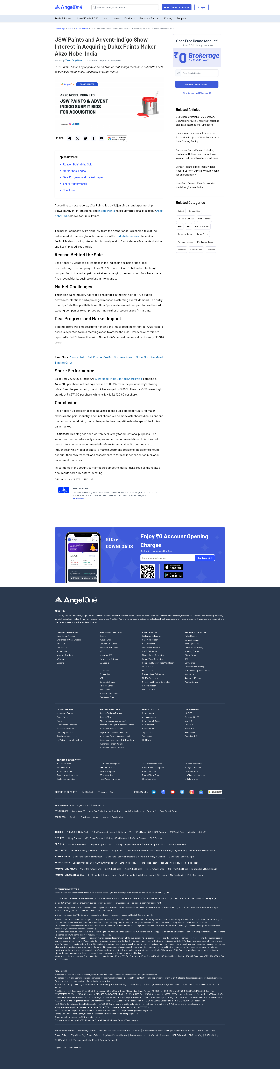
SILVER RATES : (62, 856)
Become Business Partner (111, 713)
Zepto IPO (189, 728)
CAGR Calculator (149, 651)
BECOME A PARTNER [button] (110, 709)
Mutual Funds (202, 234)
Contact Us (62, 647)
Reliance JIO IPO (192, 717)
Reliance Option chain (154, 844)
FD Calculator (148, 666)
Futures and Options (109, 659)
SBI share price (106, 775)
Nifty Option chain (77, 844)
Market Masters (202, 226)
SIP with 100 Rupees (108, 643)
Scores (136, 1030)
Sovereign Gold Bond (109, 693)
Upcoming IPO (106, 655)
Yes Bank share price (66, 779)
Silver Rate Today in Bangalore (120, 856)
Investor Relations (65, 655)
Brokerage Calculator (151, 636)
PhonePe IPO (190, 732)
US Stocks (104, 663)
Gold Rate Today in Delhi (112, 850)
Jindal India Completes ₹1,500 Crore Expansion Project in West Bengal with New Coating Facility (197, 137)
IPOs (189, 226)
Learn (106, 18)
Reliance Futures (138, 838)
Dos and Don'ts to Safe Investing (114, 1030)
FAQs (200, 1030)
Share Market (196, 249)
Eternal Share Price (150, 775)
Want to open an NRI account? (197, 93)
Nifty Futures (74, 838)
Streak (96, 817)
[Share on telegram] (69, 138)
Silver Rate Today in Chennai (151, 856)
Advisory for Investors (159, 1035)
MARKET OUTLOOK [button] (151, 709)
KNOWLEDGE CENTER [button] (195, 632)
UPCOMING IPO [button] (192, 709)
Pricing (168, 18)
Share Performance (75, 183)
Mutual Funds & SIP (87, 18)
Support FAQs (107, 792)
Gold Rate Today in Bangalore (202, 850)
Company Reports (65, 732)
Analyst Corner (191, 682)
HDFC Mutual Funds (155, 868)
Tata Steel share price (152, 763)
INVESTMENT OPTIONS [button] (111, 632)
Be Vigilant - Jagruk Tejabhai (69, 740)
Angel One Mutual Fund (90, 868)
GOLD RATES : (62, 850)
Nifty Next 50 (124, 832)
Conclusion (69, 190)
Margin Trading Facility (134, 811)
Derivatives (190, 663)
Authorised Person (193, 678)
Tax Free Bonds (106, 685)
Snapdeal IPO (191, 736)
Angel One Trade (96, 811)
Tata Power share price (110, 779)
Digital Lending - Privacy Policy (85, 1035)
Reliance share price (193, 763)
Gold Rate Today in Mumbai (84, 850)
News (117, 18)
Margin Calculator (150, 639)
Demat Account (192, 640)
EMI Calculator (148, 689)
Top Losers (147, 736)
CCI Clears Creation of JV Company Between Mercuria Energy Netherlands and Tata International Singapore (197, 120)
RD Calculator (148, 670)
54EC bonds (105, 689)
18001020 (89, 792)
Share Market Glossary (152, 721)
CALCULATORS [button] (149, 632)
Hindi (179, 226)
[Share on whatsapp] (77, 138)
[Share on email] (101, 138)
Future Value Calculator (152, 659)
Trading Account (192, 643)
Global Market (204, 218)
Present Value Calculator (153, 674)
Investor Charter (138, 1035)
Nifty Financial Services (103, 832)
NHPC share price (107, 767)
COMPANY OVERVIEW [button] (67, 632)
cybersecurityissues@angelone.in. (138, 1010)
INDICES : (59, 832)
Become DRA (105, 717)
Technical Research (65, 728)
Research (181, 249)
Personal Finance (185, 242)
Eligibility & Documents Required (114, 732)
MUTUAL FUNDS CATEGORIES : (70, 874)
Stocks (103, 636)
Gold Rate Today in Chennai (140, 850)
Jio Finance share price (195, 775)
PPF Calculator (149, 685)
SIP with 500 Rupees (109, 647)
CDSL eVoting (195, 1035)
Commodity (105, 674)
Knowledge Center (65, 713)
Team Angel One (73, 60)
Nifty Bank (83, 832)
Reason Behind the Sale (77, 164)
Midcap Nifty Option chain (128, 844)
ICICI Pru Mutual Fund (178, 868)
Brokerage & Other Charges (69, 639)
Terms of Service (125, 1020)
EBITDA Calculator (150, 678)
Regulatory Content (87, 1030)
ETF (101, 666)
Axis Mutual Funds (133, 868)
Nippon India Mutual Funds (204, 868)
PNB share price (149, 771)
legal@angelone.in (130, 1013)
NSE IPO (188, 713)
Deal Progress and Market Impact (84, 177)
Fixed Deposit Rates (168, 811)
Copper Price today (82, 862)
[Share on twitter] (85, 138)
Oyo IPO (188, 721)
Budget (180, 211)
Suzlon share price (65, 767)
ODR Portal (60, 1040)
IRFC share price (64, 763)
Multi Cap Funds (195, 874)
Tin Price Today (190, 862)
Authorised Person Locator (112, 747)
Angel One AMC (83, 805)
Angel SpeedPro (113, 811)
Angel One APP (78, 811)
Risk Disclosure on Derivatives (82, 1040)
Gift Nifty (203, 832)
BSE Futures (156, 838)
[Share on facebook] (93, 138)
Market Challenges (74, 170)
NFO (101, 651)
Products (129, 18)
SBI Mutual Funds (113, 868)
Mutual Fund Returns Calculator (156, 682)
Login (201, 7)
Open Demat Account (176, 7)
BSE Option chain (177, 844)
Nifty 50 (71, 832)
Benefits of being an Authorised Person (117, 724)
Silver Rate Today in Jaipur (181, 856)
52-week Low (148, 728)
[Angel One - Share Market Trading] (69, 7)
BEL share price (149, 779)
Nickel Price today (148, 862)
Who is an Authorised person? (113, 721)
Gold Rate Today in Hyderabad (170, 850)
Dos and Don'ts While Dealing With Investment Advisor (169, 1030)
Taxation (211, 249)
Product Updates (205, 242)
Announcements (149, 717)
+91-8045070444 (103, 1010)
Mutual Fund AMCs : (66, 868)
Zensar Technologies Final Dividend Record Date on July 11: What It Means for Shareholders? (197, 170)
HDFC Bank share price (110, 763)
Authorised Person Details (111, 743)
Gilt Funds (162, 874)
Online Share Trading (194, 647)
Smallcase (85, 817)
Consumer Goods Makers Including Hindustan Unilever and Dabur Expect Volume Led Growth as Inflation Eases (197, 153)
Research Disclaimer (65, 1030)
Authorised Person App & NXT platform (117, 740)
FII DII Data (147, 740)
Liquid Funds (109, 874)
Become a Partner (149, 18)
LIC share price (191, 779)
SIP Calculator (148, 643)
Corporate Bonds (107, 682)
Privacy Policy (107, 1020)
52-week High (148, 724)
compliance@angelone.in (127, 1004)
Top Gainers (147, 732)
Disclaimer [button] (61, 971)
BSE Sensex (160, 832)
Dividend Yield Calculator (153, 655)
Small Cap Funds (127, 874)
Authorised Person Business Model (115, 736)
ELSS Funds (94, 874)
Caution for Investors (110, 1040)
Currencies (104, 670)
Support (181, 18)
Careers (60, 663)
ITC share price (191, 771)
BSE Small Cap (176, 832)
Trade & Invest (63, 18)
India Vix (191, 832)
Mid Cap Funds (177, 874)
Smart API (151, 811)
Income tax (190, 674)
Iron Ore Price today (170, 862)
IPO (186, 659)
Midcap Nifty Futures (116, 838)
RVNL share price (107, 771)
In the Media (62, 651)
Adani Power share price (153, 767)
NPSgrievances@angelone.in (67, 1007)
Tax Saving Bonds (108, 697)
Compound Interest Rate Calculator (158, 663)
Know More (78, 498)
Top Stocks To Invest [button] (69, 760)
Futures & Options (185, 218)
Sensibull (73, 817)
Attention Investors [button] (67, 889)
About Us (61, 643)
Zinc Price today (128, 862)
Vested (106, 817)
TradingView (117, 817)
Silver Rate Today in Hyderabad (87, 856)
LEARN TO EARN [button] (65, 709)
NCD (101, 678)
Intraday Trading (192, 651)
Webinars (61, 659)
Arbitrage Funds (146, 874)
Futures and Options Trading (197, 670)
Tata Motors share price (67, 775)
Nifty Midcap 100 (143, 832)
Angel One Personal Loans (115, 1035)
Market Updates (184, 234)
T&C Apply (210, 1030)
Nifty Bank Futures (94, 838)
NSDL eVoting (211, 1035)
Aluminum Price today (106, 862)
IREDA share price (64, 771)
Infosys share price (193, 767)
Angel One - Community (67, 736)
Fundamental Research (67, 724)
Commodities (194, 211)
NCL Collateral (179, 1035)
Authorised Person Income (111, 728)
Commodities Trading (194, 666)
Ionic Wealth (98, 805)
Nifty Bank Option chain (100, 844)
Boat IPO (189, 724)
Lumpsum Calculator (151, 647)
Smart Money (62, 717)
